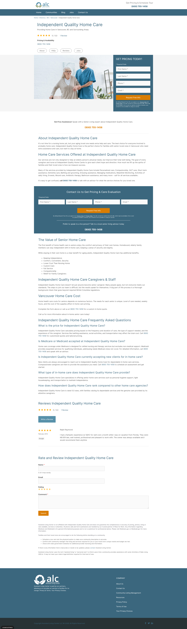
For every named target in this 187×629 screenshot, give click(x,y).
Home (38, 12)
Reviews (66, 51)
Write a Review (47, 419)
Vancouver (54, 18)
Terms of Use (143, 102)
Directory (42, 18)
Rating (41, 487)
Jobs (71, 12)
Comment (43, 494)
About (41, 51)
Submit (43, 513)
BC (48, 18)
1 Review (63, 36)
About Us (119, 584)
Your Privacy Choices (124, 611)
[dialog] (7, 627)
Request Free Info (133, 97)
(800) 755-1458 (43, 44)
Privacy (42, 590)
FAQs (54, 51)
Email (40, 477)
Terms (48, 590)
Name (41, 465)
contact (92, 548)
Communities (51, 12)
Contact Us (83, 12)
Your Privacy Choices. (59, 590)
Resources (120, 597)
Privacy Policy (119, 103)
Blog (63, 12)
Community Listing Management (128, 593)
